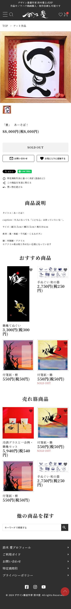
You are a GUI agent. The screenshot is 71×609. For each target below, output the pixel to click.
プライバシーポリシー (18, 575)
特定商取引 (10, 568)
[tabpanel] (35, 67)
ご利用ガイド (12, 554)
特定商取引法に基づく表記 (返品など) (24, 178)
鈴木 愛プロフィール (17, 547)
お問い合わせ (18, 158)
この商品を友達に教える (17, 182)
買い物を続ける (13, 186)
